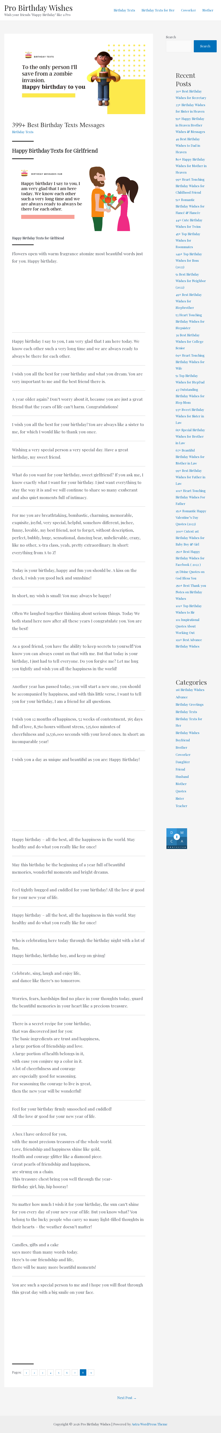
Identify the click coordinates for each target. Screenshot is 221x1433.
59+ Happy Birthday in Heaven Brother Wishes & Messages (190, 125)
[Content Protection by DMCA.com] (177, 838)
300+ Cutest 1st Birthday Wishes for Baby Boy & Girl (190, 537)
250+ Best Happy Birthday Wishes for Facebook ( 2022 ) (190, 558)
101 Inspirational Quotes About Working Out (187, 626)
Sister (180, 798)
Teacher (181, 806)
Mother (207, 10)
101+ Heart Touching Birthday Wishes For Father (191, 497)
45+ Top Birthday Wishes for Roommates (188, 240)
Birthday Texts (124, 10)
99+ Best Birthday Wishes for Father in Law (190, 477)
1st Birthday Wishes (190, 690)
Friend (180, 769)
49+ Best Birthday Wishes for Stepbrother (189, 301)
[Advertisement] (78, 300)
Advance (182, 697)
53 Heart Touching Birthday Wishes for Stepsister (190, 321)
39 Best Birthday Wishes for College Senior (190, 341)
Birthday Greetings (190, 704)
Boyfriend (183, 740)
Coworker (188, 10)
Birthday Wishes (187, 733)
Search (171, 37)
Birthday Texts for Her (158, 10)
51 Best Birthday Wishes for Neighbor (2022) (191, 280)
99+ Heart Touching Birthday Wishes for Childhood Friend (190, 186)
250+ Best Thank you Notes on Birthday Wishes (191, 592)
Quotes (181, 791)
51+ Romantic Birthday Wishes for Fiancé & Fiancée (190, 206)
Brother (181, 747)
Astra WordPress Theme (149, 1424)
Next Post (127, 1397)
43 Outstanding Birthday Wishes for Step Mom (190, 396)
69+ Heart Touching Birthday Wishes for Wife (190, 361)
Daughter (183, 762)
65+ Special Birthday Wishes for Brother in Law (190, 436)
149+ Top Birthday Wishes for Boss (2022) (189, 260)
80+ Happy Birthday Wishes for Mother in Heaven (191, 165)
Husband (182, 776)
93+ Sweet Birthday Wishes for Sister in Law (190, 416)
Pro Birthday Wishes (38, 8)
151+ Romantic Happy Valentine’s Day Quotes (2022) (191, 517)
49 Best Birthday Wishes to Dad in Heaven (188, 145)
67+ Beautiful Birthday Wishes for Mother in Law (190, 456)
